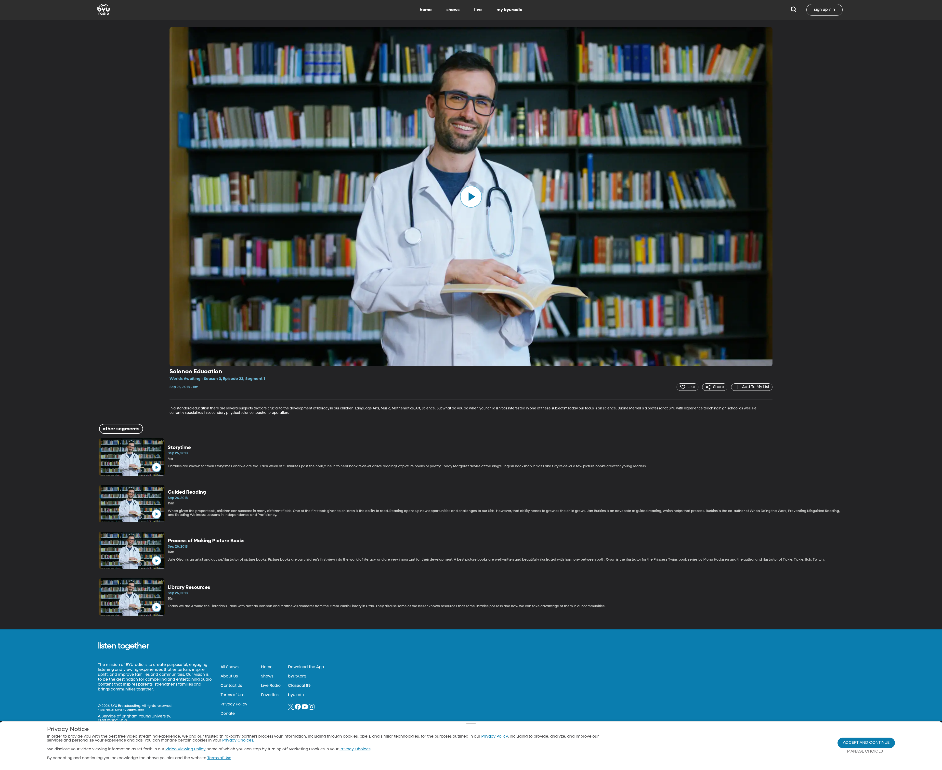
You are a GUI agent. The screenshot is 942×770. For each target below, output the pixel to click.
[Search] (793, 10)
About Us (229, 676)
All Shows (229, 667)
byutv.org (297, 676)
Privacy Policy (234, 704)
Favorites (269, 695)
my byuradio (510, 10)
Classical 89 (299, 686)
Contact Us (231, 686)
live (478, 10)
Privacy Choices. (238, 741)
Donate (228, 714)
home (426, 10)
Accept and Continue (866, 743)
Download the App (306, 667)
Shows (267, 676)
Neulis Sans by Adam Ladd (125, 710)
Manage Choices (865, 752)
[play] (471, 197)
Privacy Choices (355, 749)
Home (267, 667)
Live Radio (271, 686)
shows (452, 10)
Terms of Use (233, 695)
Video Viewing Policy (185, 749)
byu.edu (296, 695)
